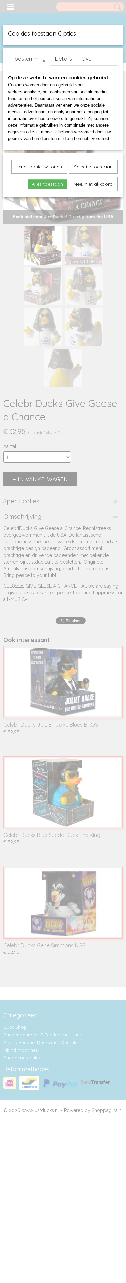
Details (63, 58)
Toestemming (29, 58)
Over (87, 58)
